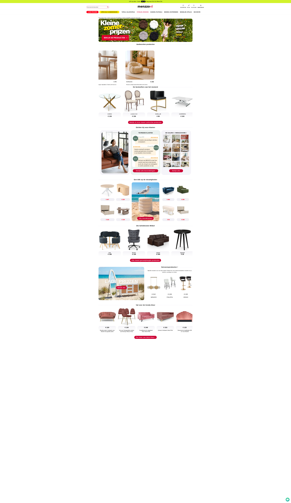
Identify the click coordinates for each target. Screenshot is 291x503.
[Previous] (100, 66)
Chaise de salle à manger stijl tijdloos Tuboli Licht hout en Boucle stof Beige (102, 85)
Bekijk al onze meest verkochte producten (145, 122)
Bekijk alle (176, 171)
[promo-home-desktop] (145, 30)
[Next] (190, 285)
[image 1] (167, 139)
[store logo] (145, 7)
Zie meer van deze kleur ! (145, 337)
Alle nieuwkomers (145, 218)
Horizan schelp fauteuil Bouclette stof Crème (136, 84)
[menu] (145, 12)
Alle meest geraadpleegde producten (145, 260)
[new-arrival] (145, 201)
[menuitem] (92, 12)
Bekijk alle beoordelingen (145, 171)
